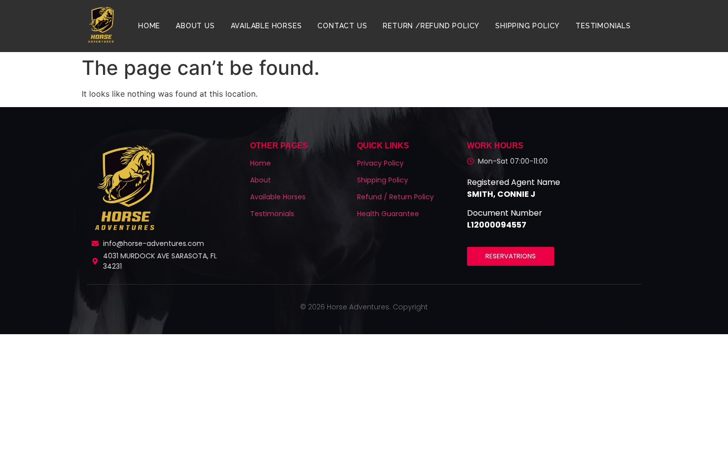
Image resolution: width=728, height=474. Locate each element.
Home (149, 26)
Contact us (342, 26)
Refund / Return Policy (395, 197)
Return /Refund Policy (431, 26)
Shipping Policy (527, 26)
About (260, 180)
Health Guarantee (388, 214)
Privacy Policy (380, 163)
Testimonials (603, 26)
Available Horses (266, 26)
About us (195, 26)
